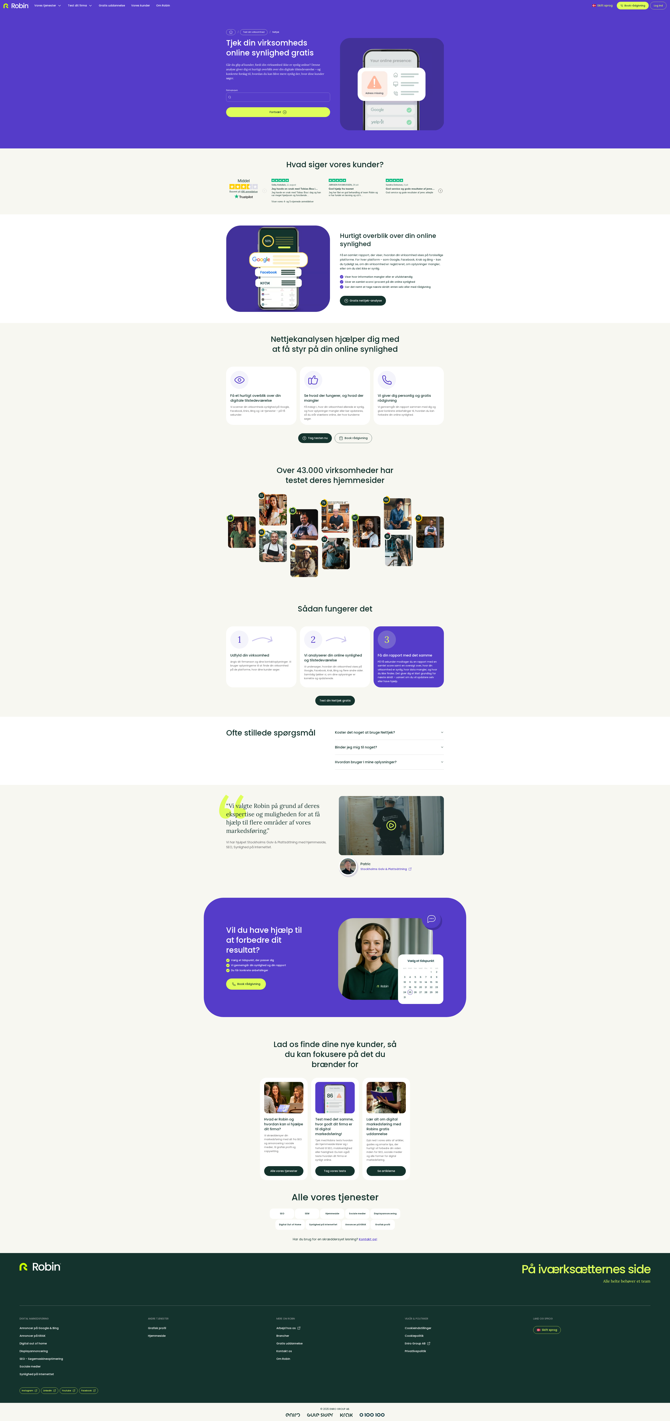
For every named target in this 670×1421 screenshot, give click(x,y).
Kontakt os (284, 1351)
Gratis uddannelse (112, 5)
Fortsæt (275, 112)
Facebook (86, 1390)
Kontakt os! (368, 1239)
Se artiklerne (386, 1171)
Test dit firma (77, 5)
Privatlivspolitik (415, 1351)
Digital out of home (33, 1343)
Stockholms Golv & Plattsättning (383, 869)
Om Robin (163, 5)
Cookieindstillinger (418, 1328)
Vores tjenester (45, 5)
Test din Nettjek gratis (335, 701)
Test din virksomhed (254, 32)
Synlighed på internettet (37, 1374)
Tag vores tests (335, 1171)
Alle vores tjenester (283, 1171)
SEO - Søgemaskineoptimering (41, 1359)
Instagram (27, 1390)
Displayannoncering (34, 1351)
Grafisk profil (157, 1328)
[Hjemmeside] (231, 32)
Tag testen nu (318, 438)
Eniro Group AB (415, 1343)
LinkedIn (47, 1390)
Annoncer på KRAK (33, 1336)
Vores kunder (140, 5)
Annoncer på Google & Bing (39, 1328)
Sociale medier (30, 1366)
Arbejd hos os (286, 1328)
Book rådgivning (634, 5)
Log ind (658, 5)
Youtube (66, 1390)
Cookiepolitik (414, 1336)
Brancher (282, 1336)
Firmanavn (232, 90)
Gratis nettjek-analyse (366, 301)
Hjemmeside (157, 1336)
